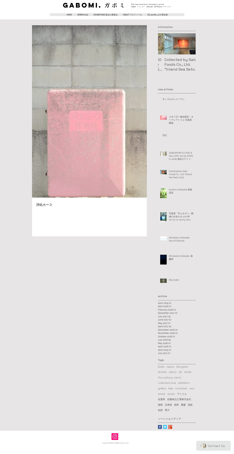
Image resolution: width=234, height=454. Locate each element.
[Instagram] (115, 436)
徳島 (176, 404)
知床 (160, 410)
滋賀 (190, 404)
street (161, 394)
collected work (167, 383)
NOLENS (162, 372)
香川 (167, 410)
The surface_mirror (169, 377)
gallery (162, 388)
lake (170, 388)
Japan (170, 367)
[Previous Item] (163, 44)
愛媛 (183, 404)
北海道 (168, 404)
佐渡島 (161, 399)
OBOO (172, 372)
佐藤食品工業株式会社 (179, 399)
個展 (160, 404)
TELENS (188, 372)
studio (171, 394)
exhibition (184, 383)
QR (180, 372)
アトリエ (182, 394)
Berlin (161, 367)
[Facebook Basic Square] (160, 427)
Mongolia (182, 367)
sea (191, 388)
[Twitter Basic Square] (165, 427)
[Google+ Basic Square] (170, 427)
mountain (181, 388)
